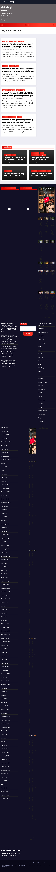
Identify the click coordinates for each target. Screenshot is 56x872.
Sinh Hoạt (41, 393)
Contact (44, 862)
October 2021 (5, 538)
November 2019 (5, 591)
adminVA (18, 49)
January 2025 (5, 456)
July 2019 (4, 606)
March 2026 (4, 427)
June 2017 (4, 695)
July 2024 (4, 467)
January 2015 (5, 798)
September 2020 (6, 556)
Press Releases (12, 116)
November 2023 (5, 495)
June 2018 (4, 652)
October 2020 (5, 552)
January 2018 (5, 670)
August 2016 (4, 731)
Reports (11, 65)
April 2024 (4, 477)
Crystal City (41, 343)
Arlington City (12, 90)
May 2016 (4, 741)
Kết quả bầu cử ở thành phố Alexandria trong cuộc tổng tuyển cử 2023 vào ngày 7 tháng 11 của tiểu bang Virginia (18, 71)
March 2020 (4, 577)
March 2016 (4, 748)
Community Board (37, 862)
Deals (40, 346)
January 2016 (5, 756)
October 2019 (5, 595)
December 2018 (5, 631)
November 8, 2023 (8, 74)
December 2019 (5, 588)
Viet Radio (50, 869)
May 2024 (4, 474)
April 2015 (4, 788)
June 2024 (4, 470)
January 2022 (5, 534)
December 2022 (5, 527)
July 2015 (4, 777)
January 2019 (5, 627)
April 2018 (4, 659)
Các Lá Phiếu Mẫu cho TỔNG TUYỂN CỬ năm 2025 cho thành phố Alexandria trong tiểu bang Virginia (17, 47)
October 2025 (5, 438)
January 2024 (5, 488)
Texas (40, 396)
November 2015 (5, 763)
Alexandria (5, 41)
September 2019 (5, 599)
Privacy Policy (43, 869)
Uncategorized (7, 171)
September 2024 (6, 459)
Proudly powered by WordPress (8, 865)
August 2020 (4, 559)
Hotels (40, 360)
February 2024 (5, 484)
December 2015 (5, 759)
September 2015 (5, 770)
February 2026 (5, 431)
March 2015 (4, 791)
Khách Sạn (41, 368)
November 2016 (5, 720)
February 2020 (5, 581)
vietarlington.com (6, 9)
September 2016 (5, 727)
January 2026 (5, 435)
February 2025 (5, 452)
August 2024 (4, 463)
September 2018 (5, 641)
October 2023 (5, 499)
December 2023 (5, 492)
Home (30, 862)
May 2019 (4, 613)
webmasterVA (19, 98)
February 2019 (5, 624)
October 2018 (5, 638)
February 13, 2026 (9, 177)
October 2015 (5, 766)
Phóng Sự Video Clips (34, 865)
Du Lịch (40, 350)
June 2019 (4, 609)
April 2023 (4, 520)
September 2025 (5, 442)
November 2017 (5, 677)
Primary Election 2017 (45, 865)
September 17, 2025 (8, 49)
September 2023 (5, 502)
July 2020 (4, 563)
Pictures (40, 378)
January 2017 (5, 713)
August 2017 (4, 688)
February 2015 (5, 795)
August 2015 (4, 773)
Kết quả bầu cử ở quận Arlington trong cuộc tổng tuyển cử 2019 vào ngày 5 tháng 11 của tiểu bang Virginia (17, 122)
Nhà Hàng (41, 375)
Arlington (5, 90)
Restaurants (41, 389)
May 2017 (4, 699)
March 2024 (4, 481)
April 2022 (4, 531)
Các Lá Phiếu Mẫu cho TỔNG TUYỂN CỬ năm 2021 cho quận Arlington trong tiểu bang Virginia (18, 96)
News (18, 90)
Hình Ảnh (41, 357)
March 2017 (4, 706)
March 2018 (4, 663)
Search (23, 323)
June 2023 (4, 513)
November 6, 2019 (8, 125)
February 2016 (5, 752)
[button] (51, 25)
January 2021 (5, 549)
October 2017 (5, 681)
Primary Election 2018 (34, 869)
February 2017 (5, 709)
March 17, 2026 (9, 162)
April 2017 (4, 702)
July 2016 (4, 734)
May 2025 (4, 445)
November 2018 (5, 634)
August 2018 (4, 645)
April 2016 (4, 745)
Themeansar (4, 866)
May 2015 (4, 784)
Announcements (13, 41)
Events (13, 155)
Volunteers (41, 421)
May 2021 (4, 542)
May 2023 (4, 517)
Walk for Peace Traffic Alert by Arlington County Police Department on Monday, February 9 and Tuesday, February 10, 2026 (9, 363)
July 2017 (4, 691)
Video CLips (41, 414)
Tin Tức (22, 90)
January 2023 (5, 524)
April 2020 (4, 574)
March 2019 (4, 620)
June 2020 (4, 567)
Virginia (16, 65)
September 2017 (5, 684)
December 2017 (5, 674)
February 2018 (5, 666)
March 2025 (4, 449)
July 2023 (4, 509)
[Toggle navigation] (27, 25)
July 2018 (4, 649)
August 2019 (4, 602)
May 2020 (4, 570)
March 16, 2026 (36, 162)
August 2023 (4, 506)
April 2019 (4, 616)
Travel (40, 407)
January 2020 (5, 584)
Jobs (39, 364)
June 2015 (4, 781)
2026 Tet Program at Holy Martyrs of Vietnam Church (14, 175)
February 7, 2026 (36, 177)
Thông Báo (21, 41)
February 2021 (5, 545)
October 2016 (5, 723)
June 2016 (4, 738)
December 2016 (5, 716)
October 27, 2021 (8, 98)
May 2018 (4, 656)
